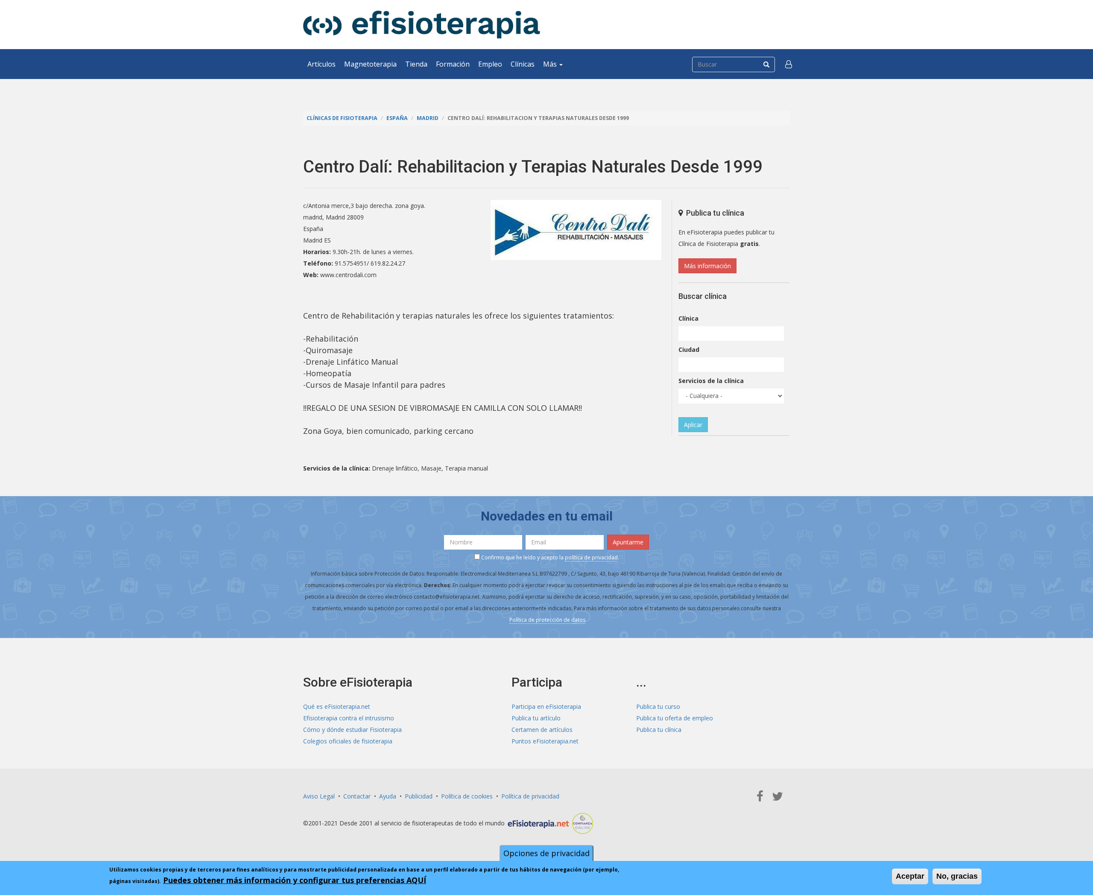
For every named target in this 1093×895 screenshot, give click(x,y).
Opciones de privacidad (546, 853)
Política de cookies (467, 796)
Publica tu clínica (658, 729)
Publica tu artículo (536, 718)
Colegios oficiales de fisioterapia (347, 741)
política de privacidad (591, 557)
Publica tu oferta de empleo (674, 718)
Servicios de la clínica (711, 381)
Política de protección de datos (547, 619)
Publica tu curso (658, 706)
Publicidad (419, 796)
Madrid (427, 118)
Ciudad (688, 349)
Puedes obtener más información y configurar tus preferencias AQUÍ (294, 880)
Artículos (321, 64)
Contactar (357, 796)
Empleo (490, 64)
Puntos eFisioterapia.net (545, 741)
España (397, 118)
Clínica (688, 318)
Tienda (416, 64)
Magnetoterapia (370, 64)
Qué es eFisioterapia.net (336, 706)
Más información (707, 266)
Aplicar (693, 425)
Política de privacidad (530, 796)
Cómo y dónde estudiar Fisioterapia (352, 729)
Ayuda (387, 796)
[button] (788, 64)
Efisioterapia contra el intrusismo (348, 718)
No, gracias (957, 876)
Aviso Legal (319, 796)
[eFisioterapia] (421, 24)
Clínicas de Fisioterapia (342, 118)
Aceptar (910, 876)
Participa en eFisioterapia (546, 706)
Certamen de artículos (542, 729)
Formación (453, 64)
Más (550, 64)
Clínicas (523, 64)
